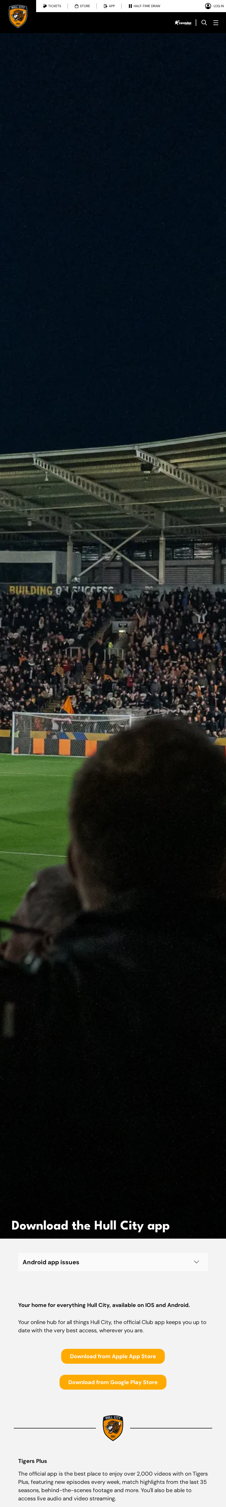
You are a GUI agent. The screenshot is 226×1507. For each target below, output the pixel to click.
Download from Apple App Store (113, 1356)
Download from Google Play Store (113, 1382)
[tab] (52, 6)
